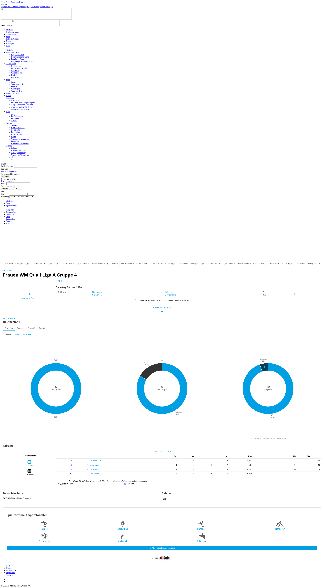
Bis (2, 194)
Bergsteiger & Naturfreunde (22, 61)
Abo (3, 2)
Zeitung (9, 146)
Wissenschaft (16, 73)
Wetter (13, 137)
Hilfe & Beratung (18, 127)
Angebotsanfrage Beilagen (21, 107)
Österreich (169, 292)
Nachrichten (11, 34)
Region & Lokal (12, 32)
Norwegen (97, 292)
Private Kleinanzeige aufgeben (23, 102)
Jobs (13, 159)
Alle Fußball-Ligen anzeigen (163, 548)
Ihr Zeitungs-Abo (18, 116)
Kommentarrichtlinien (20, 143)
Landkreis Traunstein (19, 59)
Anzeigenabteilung (18, 153)
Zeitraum (4, 189)
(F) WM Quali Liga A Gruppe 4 (18, 498)
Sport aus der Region (19, 84)
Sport (8, 36)
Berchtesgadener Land (20, 57)
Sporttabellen (16, 91)
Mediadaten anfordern (20, 109)
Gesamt (8, 335)
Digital (14, 75)
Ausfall (14, 121)
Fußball (14, 86)
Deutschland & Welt (19, 68)
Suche (3, 183)
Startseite (9, 30)
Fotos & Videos (12, 39)
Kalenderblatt (16, 134)
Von (2, 191)
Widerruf (9, 575)
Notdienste (15, 130)
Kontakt (22, 2)
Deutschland (170, 294)
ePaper (8, 2)
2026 (165, 499)
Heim (17, 335)
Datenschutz (11, 570)
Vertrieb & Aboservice (20, 155)
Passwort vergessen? (9, 171)
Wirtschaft (15, 70)
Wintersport (15, 89)
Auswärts (27, 335)
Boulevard (15, 77)
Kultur (8, 41)
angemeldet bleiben (11, 174)
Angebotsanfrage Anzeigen (22, 105)
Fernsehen (15, 141)
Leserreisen (15, 132)
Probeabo (15, 2)
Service (9, 123)
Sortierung (5, 196)
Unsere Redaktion (18, 150)
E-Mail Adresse (7, 166)
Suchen (9, 186)
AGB (8, 566)
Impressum (10, 573)
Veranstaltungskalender (20, 139)
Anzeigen (10, 43)
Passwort (4, 169)
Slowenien (97, 294)
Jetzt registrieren (7, 181)
